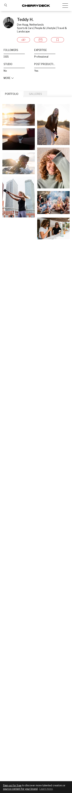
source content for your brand (20, 788)
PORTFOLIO (11, 93)
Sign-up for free (12, 785)
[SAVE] (57, 39)
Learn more (46, 788)
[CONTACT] (40, 39)
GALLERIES (35, 93)
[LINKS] (23, 39)
